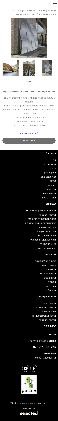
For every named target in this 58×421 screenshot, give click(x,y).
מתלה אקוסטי (49, 269)
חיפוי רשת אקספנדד (46, 235)
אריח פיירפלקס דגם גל (45, 261)
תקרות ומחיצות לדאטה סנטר (42, 219)
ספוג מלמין (51, 290)
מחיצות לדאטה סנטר (46, 307)
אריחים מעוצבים (48, 273)
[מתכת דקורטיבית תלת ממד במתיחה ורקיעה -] (47, 68)
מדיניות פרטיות (49, 193)
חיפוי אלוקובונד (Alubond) (43, 239)
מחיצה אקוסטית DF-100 (44, 315)
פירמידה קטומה (48, 265)
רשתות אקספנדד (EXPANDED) (41, 210)
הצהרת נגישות (49, 197)
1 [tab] (30, 81)
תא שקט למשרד (48, 244)
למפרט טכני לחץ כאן (29, 133)
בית (54, 160)
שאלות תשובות (48, 176)
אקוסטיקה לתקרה (47, 248)
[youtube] (25, 368)
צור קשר (51, 185)
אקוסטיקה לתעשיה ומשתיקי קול (40, 223)
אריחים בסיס (50, 277)
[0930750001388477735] (29, 38)
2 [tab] (28, 81)
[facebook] (33, 368)
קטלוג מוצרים (49, 164)
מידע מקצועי (50, 172)
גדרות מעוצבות (48, 311)
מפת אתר (51, 189)
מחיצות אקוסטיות (47, 214)
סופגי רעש (51, 286)
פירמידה (52, 282)
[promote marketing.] (29, 413)
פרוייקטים (51, 168)
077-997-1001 (41, 347)
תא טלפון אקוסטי (47, 227)
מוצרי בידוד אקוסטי (46, 231)
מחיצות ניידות (49, 303)
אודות (53, 181)
